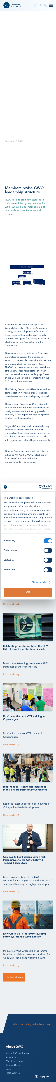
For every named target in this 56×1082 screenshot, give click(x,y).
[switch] (48, 550)
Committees (13, 1065)
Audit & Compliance (17, 1053)
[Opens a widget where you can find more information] (42, 1076)
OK (28, 592)
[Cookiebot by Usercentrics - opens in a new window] (39, 487)
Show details (39, 582)
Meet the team (14, 1061)
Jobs (8, 1069)
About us (11, 1057)
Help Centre (13, 1073)
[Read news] (28, 627)
